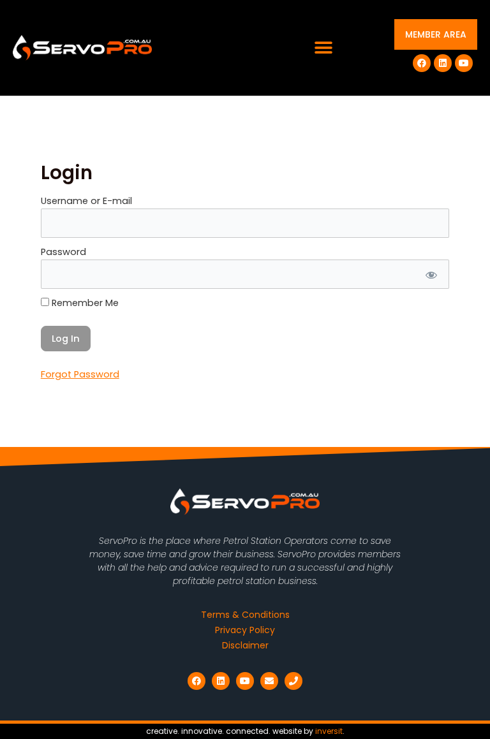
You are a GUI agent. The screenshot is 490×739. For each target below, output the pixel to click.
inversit (329, 731)
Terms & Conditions (245, 614)
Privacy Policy (245, 630)
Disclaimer (245, 645)
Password (63, 251)
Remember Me (84, 302)
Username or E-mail (86, 200)
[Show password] (430, 274)
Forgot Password (80, 374)
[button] (323, 48)
